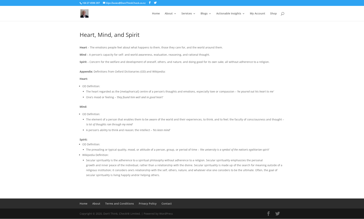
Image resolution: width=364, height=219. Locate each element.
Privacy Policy (148, 203)
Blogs (204, 13)
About (169, 13)
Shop (273, 13)
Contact (167, 203)
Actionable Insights (228, 13)
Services (186, 13)
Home (156, 13)
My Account (257, 13)
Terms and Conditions (119, 203)
